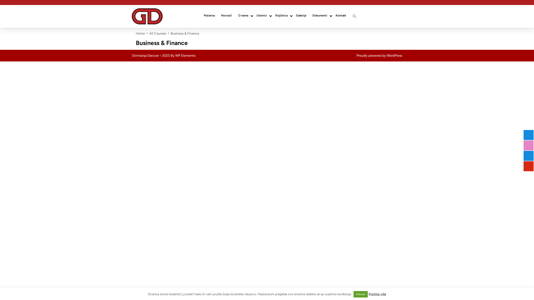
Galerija (301, 15)
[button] (354, 16)
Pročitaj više (377, 294)
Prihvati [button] (360, 294)
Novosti (226, 15)
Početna (209, 15)
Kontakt (341, 15)
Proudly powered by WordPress (379, 56)
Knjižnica (281, 15)
